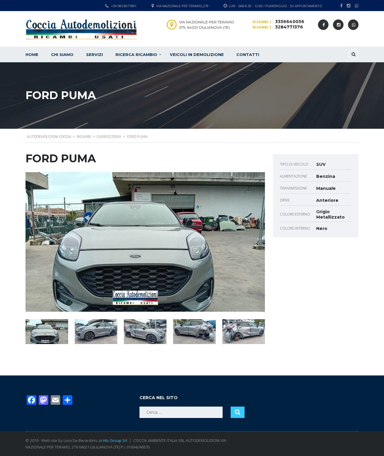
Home (32, 54)
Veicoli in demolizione (197, 54)
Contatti (247, 54)
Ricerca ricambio (136, 54)
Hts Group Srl (115, 440)
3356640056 (289, 21)
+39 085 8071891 (123, 6)
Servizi (94, 54)
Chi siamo (62, 54)
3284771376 (289, 27)
